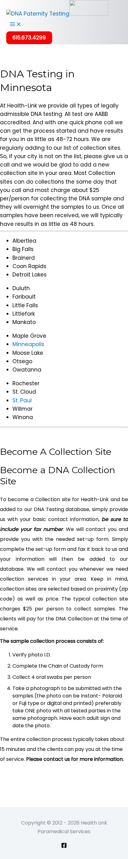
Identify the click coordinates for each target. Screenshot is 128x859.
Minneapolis (28, 344)
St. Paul (22, 400)
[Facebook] (64, 846)
